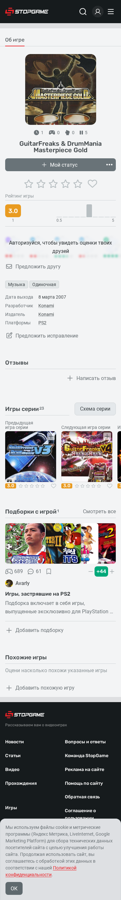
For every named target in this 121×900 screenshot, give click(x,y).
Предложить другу (38, 267)
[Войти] (98, 11)
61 (39, 571)
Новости (14, 742)
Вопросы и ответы (85, 742)
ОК (14, 889)
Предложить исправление (46, 336)
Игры (11, 808)
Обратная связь (82, 797)
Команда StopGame (86, 755)
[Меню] (111, 11)
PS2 (42, 322)
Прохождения (21, 783)
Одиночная (44, 284)
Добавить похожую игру (45, 688)
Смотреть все (99, 511)
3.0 (10, 485)
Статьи (13, 755)
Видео (12, 769)
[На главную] (26, 11)
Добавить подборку (39, 630)
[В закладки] (48, 571)
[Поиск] (83, 11)
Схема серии (95, 409)
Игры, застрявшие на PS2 (37, 594)
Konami (46, 305)
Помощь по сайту (84, 783)
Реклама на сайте (84, 769)
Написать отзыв (96, 378)
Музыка (16, 284)
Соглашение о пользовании (80, 814)
